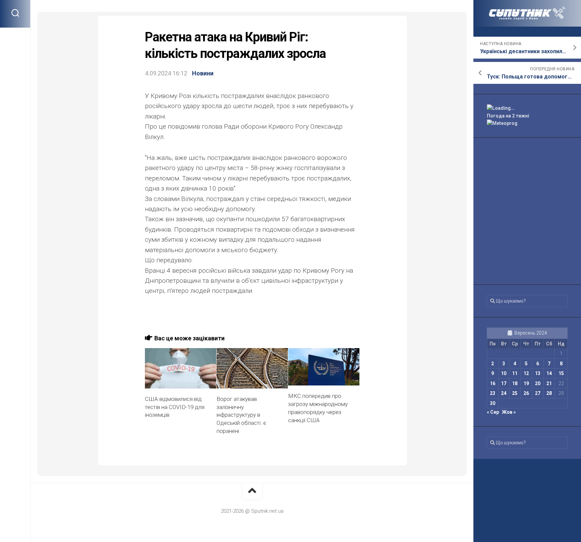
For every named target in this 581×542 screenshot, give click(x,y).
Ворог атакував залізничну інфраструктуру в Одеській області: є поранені (241, 415)
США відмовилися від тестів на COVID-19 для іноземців (174, 407)
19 (526, 383)
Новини (203, 73)
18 (514, 383)
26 (526, 393)
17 (503, 383)
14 (549, 373)
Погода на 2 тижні (508, 115)
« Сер (493, 412)
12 (526, 373)
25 (514, 393)
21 (549, 383)
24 (503, 393)
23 (492, 393)
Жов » (509, 412)
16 (492, 383)
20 (537, 383)
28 (549, 393)
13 (537, 373)
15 (561, 373)
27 (537, 393)
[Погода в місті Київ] (527, 108)
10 (503, 373)
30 (492, 403)
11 (514, 373)
